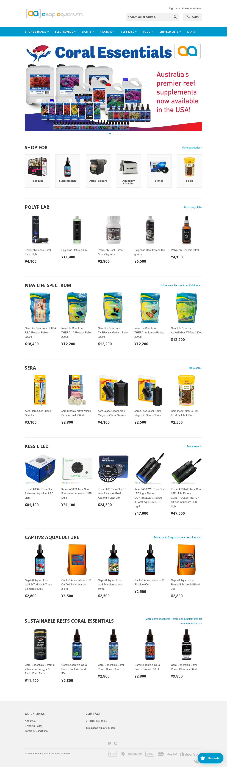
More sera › (195, 368)
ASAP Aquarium (41, 753)
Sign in (173, 8)
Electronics (64, 31)
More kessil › (194, 446)
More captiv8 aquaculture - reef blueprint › (178, 537)
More (191, 31)
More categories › (192, 147)
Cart (195, 17)
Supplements (169, 31)
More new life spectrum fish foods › (181, 285)
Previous (32, 86)
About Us (30, 721)
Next (195, 86)
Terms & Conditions (36, 731)
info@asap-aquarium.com (101, 727)
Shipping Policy (34, 726)
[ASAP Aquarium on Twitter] (109, 743)
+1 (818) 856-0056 (96, 721)
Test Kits (128, 31)
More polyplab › (193, 207)
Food (147, 31)
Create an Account (192, 8)
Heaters (106, 31)
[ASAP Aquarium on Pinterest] (116, 743)
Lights (87, 31)
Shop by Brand (36, 31)
